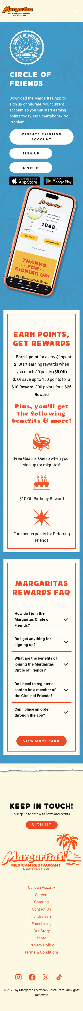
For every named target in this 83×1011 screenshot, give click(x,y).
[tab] (41, 619)
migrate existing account (41, 136)
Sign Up (41, 825)
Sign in (31, 167)
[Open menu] (76, 11)
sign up (31, 153)
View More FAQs (41, 741)
